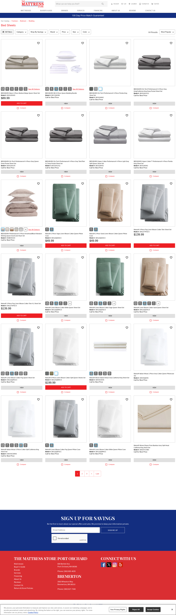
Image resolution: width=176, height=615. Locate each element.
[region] (88, 609)
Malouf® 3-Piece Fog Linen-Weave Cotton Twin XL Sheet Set (21, 303)
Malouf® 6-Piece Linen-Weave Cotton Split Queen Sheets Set (65, 378)
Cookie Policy (33, 612)
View (66, 103)
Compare (23, 108)
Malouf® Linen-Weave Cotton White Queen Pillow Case (107, 449)
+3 (25, 229)
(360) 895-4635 (70, 571)
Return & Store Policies (23, 588)
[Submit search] (103, 4)
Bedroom (23, 21)
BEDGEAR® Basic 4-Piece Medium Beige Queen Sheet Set (20, 93)
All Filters (8, 32)
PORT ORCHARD (72, 558)
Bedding (31, 21)
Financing (98, 10)
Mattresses (26, 10)
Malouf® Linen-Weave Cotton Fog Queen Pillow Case (62, 449)
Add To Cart (21, 103)
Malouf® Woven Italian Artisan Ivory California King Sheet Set (109, 378)
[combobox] (21, 32)
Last (97, 474)
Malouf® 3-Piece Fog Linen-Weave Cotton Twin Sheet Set (152, 229)
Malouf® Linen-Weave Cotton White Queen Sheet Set (62, 307)
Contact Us (150, 10)
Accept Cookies (153, 609)
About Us (116, 10)
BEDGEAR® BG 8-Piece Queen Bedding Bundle (61, 93)
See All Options (34, 89)
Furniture (15, 21)
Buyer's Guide (46, 10)
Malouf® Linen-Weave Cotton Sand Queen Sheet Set (151, 307)
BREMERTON (69, 576)
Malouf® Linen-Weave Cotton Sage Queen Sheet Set (106, 307)
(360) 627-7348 (70, 589)
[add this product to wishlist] (38, 43)
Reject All (136, 609)
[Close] (172, 609)
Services (81, 10)
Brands (64, 10)
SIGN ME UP (113, 530)
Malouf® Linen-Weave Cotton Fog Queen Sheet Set (18, 378)
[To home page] (33, 4)
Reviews (132, 10)
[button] (111, 4)
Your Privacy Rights (117, 609)
